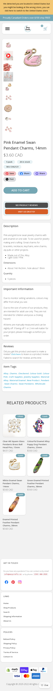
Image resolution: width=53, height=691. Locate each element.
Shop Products (9, 608)
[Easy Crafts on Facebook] (6, 582)
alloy (6, 373)
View (14, 433)
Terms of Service (10, 652)
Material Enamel (18, 380)
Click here (16, 354)
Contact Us (8, 656)
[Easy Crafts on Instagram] (20, 582)
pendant (45, 380)
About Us (7, 621)
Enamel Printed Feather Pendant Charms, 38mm (11, 522)
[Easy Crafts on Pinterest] (13, 582)
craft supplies (16, 376)
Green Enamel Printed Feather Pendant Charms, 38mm (38, 483)
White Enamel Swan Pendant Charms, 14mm (12, 483)
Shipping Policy (10, 643)
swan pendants (26, 383)
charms (13, 373)
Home (6, 603)
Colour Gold (36, 373)
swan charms (11, 383)
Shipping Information (12, 616)
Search (6, 612)
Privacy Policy (9, 648)
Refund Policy (9, 639)
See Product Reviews (26, 205)
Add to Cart (20, 190)
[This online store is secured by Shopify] (12, 669)
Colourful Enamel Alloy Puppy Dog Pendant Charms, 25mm (38, 444)
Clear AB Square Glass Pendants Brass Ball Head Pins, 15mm (13, 444)
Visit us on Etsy (26, 211)
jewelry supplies (32, 376)
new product (33, 380)
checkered (23, 373)
